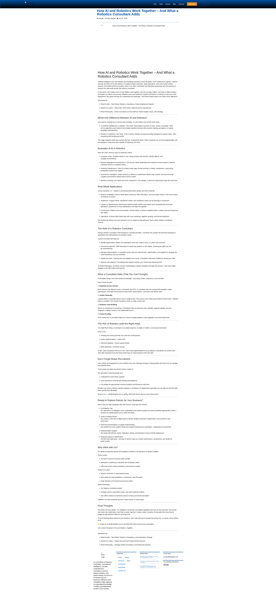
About (161, 4)
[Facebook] (166, 565)
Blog (174, 4)
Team (155, 4)
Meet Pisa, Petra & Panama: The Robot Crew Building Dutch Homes (149, 557)
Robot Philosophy (104, 485)
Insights (101, 18)
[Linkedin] (168, 565)
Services (168, 4)
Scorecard (181, 4)
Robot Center (102, 455)
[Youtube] (164, 565)
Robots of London (104, 470)
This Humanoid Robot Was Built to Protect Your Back (149, 562)
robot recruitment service (118, 369)
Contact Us (122, 571)
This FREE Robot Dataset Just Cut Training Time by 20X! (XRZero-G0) (148, 566)
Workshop (121, 567)
